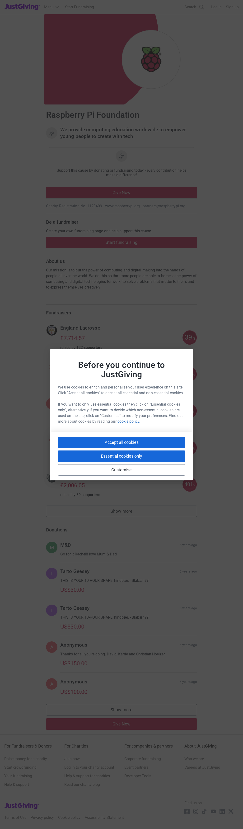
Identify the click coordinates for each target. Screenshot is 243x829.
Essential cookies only (121, 456)
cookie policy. (128, 421)
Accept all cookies (122, 442)
